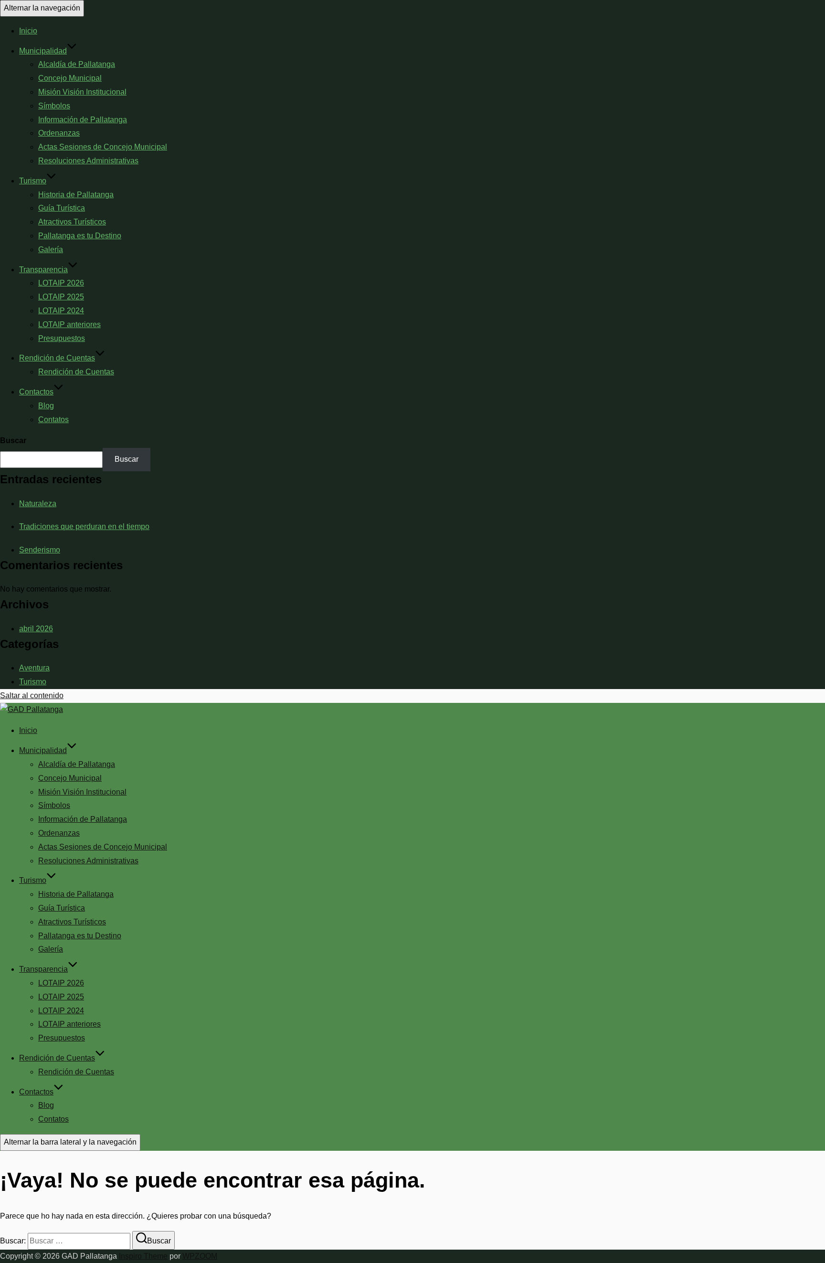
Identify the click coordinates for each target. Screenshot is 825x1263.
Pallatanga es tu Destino (79, 236)
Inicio (28, 31)
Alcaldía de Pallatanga (76, 64)
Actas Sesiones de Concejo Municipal (102, 147)
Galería (50, 249)
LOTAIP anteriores (69, 324)
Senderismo (39, 550)
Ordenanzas (59, 133)
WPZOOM (199, 1256)
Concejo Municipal (70, 78)
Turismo (32, 181)
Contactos (36, 392)
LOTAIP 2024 (61, 311)
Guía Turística (61, 208)
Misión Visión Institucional (82, 92)
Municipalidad (43, 51)
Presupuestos (61, 338)
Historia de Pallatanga (76, 195)
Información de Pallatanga (82, 120)
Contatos (53, 419)
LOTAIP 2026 (61, 283)
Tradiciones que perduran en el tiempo (84, 526)
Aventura (34, 668)
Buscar (13, 440)
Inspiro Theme (143, 1256)
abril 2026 (36, 629)
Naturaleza (37, 503)
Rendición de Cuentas (57, 358)
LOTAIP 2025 (61, 297)
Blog (46, 406)
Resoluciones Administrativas (88, 161)
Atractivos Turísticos (72, 222)
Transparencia (43, 269)
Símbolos (54, 106)
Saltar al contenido (31, 695)
